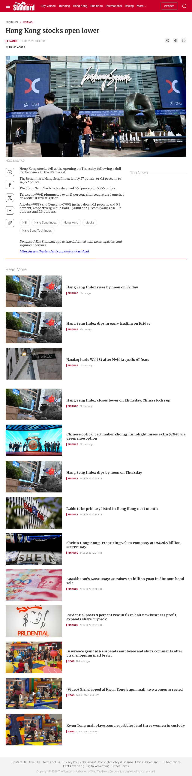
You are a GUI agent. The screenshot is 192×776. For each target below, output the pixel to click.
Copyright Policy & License (115, 762)
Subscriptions (172, 762)
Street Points (120, 766)
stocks (89, 222)
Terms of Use (51, 762)
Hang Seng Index (45, 222)
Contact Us (19, 762)
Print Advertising (73, 766)
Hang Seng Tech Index (37, 230)
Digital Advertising (98, 766)
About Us (34, 762)
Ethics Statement (146, 762)
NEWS (71, 661)
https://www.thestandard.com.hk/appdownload (54, 251)
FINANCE (28, 22)
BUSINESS (12, 22)
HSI (24, 222)
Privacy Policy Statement (79, 762)
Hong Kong (71, 222)
